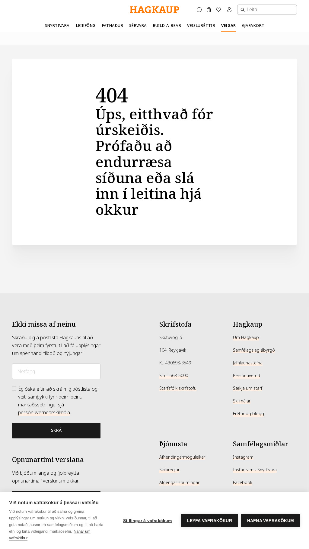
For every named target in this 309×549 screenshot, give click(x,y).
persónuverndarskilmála (44, 412)
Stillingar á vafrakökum (147, 520)
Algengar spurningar (179, 483)
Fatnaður (112, 25)
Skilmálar (241, 401)
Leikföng (85, 25)
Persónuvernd (246, 376)
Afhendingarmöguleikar (182, 457)
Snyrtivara (57, 25)
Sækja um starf (247, 388)
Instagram (243, 457)
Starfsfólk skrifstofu (177, 388)
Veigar (228, 25)
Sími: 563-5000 (173, 376)
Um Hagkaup (246, 337)
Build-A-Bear (167, 25)
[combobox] (267, 10)
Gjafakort (253, 25)
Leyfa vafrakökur (209, 520)
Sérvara (138, 25)
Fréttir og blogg (248, 414)
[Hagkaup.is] (154, 9)
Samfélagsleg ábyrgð (254, 350)
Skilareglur (169, 470)
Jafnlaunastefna (248, 363)
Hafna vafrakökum (270, 520)
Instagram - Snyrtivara (255, 470)
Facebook (242, 483)
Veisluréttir (201, 25)
